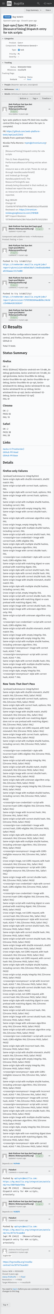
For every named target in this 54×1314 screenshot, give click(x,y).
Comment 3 (13, 320)
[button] (47, 3)
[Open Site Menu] (3, 3)
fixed (29, 79)
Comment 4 (13, 1172)
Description (13, 114)
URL (17, 89)
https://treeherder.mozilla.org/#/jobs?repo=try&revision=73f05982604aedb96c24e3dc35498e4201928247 (26, 300)
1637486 (16, 1163)
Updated (12, 231)
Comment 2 (13, 288)
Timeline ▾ (46, 98)
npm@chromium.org (35, 143)
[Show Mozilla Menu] (9, 3)
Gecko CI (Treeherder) (13, 449)
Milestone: (11, 70)
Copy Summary (32, 10)
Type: (14, 50)
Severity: (12, 57)
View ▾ (48, 10)
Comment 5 (13, 1221)
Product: (12, 43)
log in (15, 1289)
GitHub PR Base (10, 455)
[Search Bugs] (38, 3)
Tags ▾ (35, 98)
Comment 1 (13, 255)
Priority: (12, 54)
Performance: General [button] (28, 46)
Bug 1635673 (18, 17)
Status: (13, 67)
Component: (11, 46)
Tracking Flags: (8, 73)
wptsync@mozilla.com (25, 1178)
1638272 (16, 1212)
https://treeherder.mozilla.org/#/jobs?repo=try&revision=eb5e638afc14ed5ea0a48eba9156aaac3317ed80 (26, 267)
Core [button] (20, 43)
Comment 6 (13, 1252)
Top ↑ (5, 1305)
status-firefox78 (9, 1277)
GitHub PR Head (10, 452)
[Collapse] (49, 109)
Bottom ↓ (24, 98)
